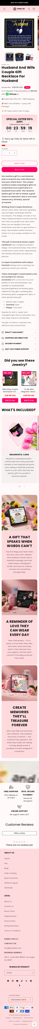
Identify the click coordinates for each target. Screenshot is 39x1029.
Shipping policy (27, 1021)
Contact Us (9, 906)
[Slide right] (36, 57)
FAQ (6, 863)
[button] (4, 9)
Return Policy (9, 911)
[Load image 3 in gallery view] (29, 57)
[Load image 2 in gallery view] (19, 57)
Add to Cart (10, 400)
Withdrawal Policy (11, 926)
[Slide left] (2, 57)
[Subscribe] (32, 972)
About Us (8, 901)
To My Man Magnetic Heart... (29, 390)
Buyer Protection (11, 878)
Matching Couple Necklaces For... (10, 390)
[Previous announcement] (4, 2)
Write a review (19, 833)
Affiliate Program (11, 883)
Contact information (20, 1024)
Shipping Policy (10, 916)
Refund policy (17, 1018)
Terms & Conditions (12, 931)
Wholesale (8, 888)
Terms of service (14, 1021)
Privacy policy (28, 1018)
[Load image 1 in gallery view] (9, 57)
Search (7, 858)
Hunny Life (18, 1015)
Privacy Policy (9, 921)
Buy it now (19, 169)
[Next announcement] (35, 2)
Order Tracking (10, 873)
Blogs (6, 868)
